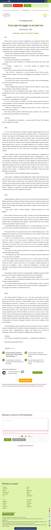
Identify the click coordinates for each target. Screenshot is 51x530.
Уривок (28, 504)
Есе (4, 495)
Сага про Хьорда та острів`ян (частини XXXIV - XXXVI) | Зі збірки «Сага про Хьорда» (14, 354)
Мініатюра (29, 490)
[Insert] (22, 436)
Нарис (28, 492)
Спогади (29, 501)
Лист (28, 488)
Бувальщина (6, 492)
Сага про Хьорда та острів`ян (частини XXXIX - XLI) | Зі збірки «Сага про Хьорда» (37, 354)
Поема (4, 504)
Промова (5, 506)
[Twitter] (49, 523)
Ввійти (28, 5)
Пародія (5, 501)
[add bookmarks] (49, 511)
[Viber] (49, 514)
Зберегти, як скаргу (20, 439)
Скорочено (29, 499)
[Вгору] (49, 525)
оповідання (28, 332)
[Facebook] (49, 521)
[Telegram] (49, 516)
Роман (4, 508)
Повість (5, 503)
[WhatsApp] (49, 518)
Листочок (5, 488)
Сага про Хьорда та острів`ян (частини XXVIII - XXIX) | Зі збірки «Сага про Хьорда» (14, 361)
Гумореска (5, 494)
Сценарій (29, 503)
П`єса (4, 499)
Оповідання (30, 495)
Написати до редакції (9, 514)
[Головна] (49, 508)
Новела (28, 494)
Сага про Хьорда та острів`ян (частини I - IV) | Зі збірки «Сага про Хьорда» (36, 361)
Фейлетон (29, 506)
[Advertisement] (25, 398)
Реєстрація (18, 5)
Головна (9, 5)
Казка (28, 487)
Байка (4, 490)
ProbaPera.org (4, 1)
